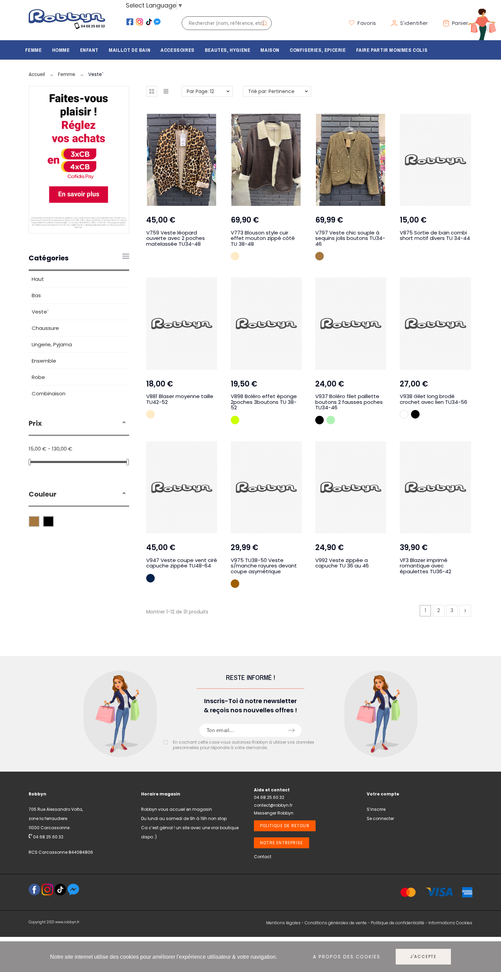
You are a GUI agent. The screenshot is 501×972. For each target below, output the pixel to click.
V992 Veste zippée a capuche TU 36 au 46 (342, 563)
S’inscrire (376, 809)
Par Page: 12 (200, 91)
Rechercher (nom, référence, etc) (263, 23)
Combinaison (48, 393)
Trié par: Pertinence (271, 91)
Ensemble (44, 360)
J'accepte (423, 956)
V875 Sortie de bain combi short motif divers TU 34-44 (435, 235)
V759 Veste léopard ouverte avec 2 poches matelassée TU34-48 (175, 238)
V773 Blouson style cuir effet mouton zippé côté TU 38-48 (263, 238)
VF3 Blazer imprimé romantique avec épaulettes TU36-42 (425, 566)
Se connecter (380, 818)
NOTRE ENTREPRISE (281, 843)
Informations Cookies (450, 923)
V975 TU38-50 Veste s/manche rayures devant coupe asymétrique (264, 566)
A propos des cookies (346, 957)
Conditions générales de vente (336, 923)
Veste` (40, 311)
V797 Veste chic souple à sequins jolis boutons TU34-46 (350, 238)
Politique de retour (284, 826)
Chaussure (45, 328)
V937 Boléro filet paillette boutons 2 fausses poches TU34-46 (349, 402)
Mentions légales (283, 923)
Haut (38, 279)
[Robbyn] (67, 23)
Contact (262, 857)
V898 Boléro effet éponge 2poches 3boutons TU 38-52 (264, 402)
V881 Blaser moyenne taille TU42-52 (179, 399)
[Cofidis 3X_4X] (79, 231)
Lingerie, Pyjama (52, 344)
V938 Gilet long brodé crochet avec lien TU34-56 (433, 399)
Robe (38, 377)
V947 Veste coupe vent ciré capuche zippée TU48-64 (181, 563)
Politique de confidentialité (397, 923)
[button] (124, 423)
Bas (36, 295)
